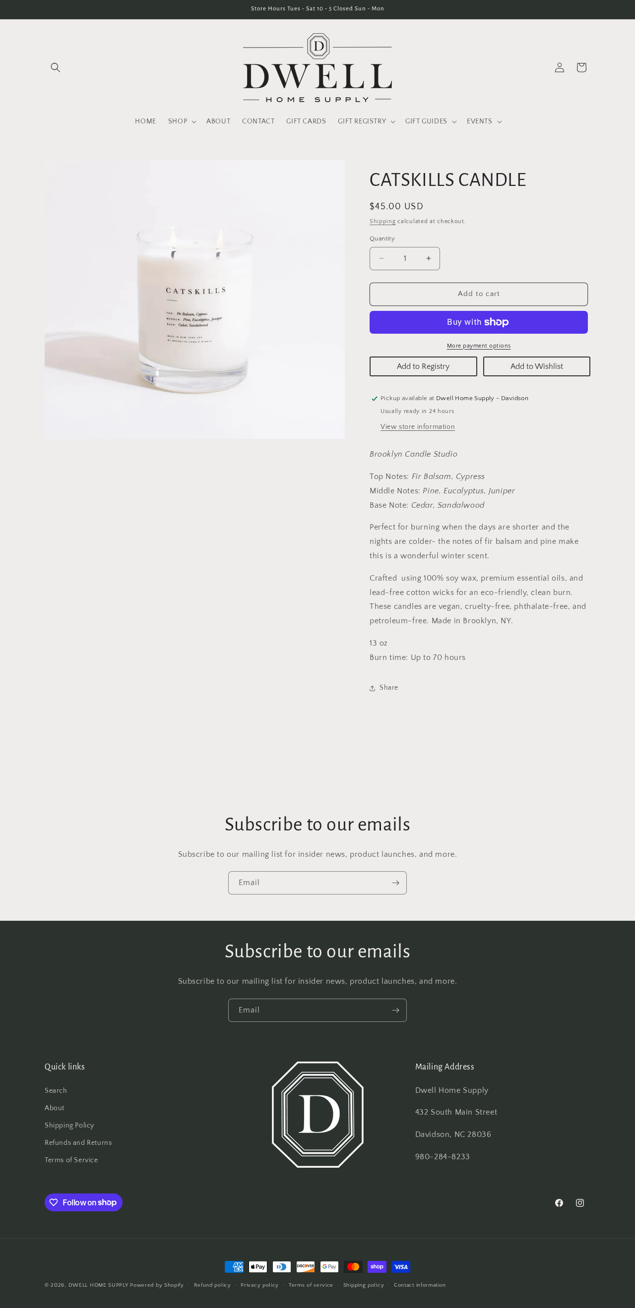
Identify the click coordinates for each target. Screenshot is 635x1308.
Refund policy (212, 1285)
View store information (418, 427)
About (54, 1108)
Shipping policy (363, 1285)
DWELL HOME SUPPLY (98, 1285)
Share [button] (389, 688)
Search (56, 1090)
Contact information (419, 1285)
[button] (55, 67)
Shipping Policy (69, 1125)
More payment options (479, 346)
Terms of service (311, 1285)
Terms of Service (71, 1160)
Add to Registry (423, 366)
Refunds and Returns (78, 1143)
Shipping (383, 221)
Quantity (382, 238)
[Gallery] (195, 299)
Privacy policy (260, 1285)
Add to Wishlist (536, 366)
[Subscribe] (395, 882)
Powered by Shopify (157, 1285)
